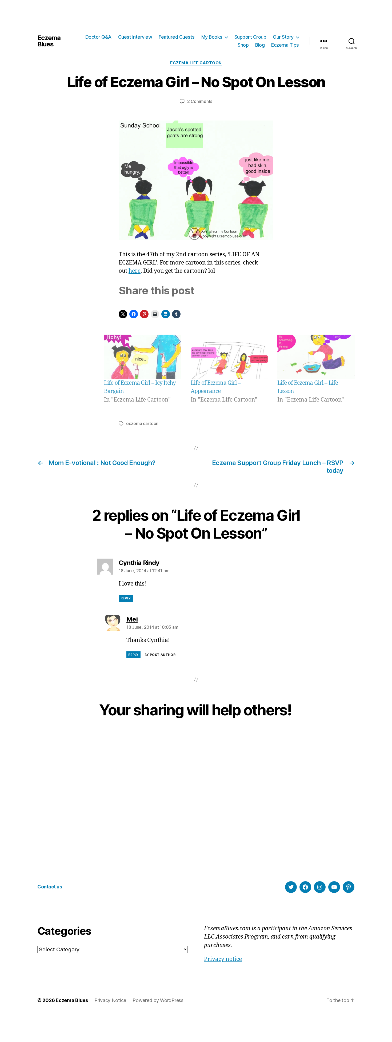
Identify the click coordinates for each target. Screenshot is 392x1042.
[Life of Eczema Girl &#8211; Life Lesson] (316, 357)
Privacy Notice (110, 1000)
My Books (211, 37)
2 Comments (199, 101)
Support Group (250, 37)
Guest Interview (135, 37)
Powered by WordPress (158, 1000)
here (135, 271)
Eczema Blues (49, 41)
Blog (260, 45)
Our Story (283, 37)
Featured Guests (177, 37)
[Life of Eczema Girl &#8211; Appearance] (229, 357)
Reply (126, 598)
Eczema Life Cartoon (196, 63)
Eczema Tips (285, 45)
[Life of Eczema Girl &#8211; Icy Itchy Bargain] (142, 357)
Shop (243, 45)
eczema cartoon (142, 423)
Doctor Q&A (98, 37)
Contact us (49, 886)
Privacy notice (223, 959)
